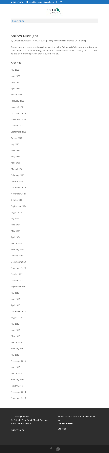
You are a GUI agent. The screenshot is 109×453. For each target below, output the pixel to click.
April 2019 (15, 305)
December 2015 (18, 361)
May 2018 (15, 336)
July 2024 (15, 218)
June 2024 (15, 224)
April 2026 (15, 88)
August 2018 (16, 317)
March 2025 (16, 169)
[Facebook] (57, 2)
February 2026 (17, 100)
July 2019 (15, 292)
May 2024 (15, 231)
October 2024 (17, 200)
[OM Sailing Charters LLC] (54, 11)
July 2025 (15, 144)
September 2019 (18, 286)
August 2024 (16, 212)
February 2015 (17, 379)
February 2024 (17, 249)
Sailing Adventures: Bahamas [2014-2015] (67, 40)
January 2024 (17, 255)
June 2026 (15, 76)
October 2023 (17, 274)
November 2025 (18, 119)
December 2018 (18, 311)
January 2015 (17, 385)
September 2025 (18, 131)
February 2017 (17, 348)
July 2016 (15, 354)
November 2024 (18, 193)
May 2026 (15, 82)
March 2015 (16, 373)
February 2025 (17, 175)
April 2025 (15, 162)
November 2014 (18, 398)
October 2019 (17, 280)
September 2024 (18, 206)
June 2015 (15, 367)
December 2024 (18, 187)
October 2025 (17, 125)
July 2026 (15, 69)
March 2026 (16, 94)
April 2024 (15, 237)
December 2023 (18, 262)
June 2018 (15, 330)
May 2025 (15, 156)
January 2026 (17, 107)
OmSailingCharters (22, 40)
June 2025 (15, 150)
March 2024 (16, 243)
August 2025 (16, 138)
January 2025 (17, 181)
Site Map (62, 428)
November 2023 (18, 268)
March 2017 (16, 342)
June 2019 (15, 299)
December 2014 (18, 392)
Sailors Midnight (24, 35)
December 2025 (18, 113)
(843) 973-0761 (18, 430)
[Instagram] (61, 2)
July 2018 (15, 323)
